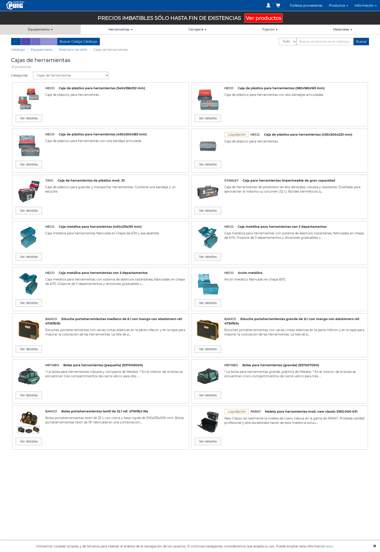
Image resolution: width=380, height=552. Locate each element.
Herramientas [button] (119, 29)
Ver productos (263, 18)
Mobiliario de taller (73, 50)
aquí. (330, 546)
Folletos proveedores (306, 5)
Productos (337, 5)
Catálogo (18, 50)
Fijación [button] (268, 29)
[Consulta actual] (278, 5)
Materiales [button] (341, 29)
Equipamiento (42, 50)
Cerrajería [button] (196, 29)
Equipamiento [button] (39, 29)
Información (365, 5)
